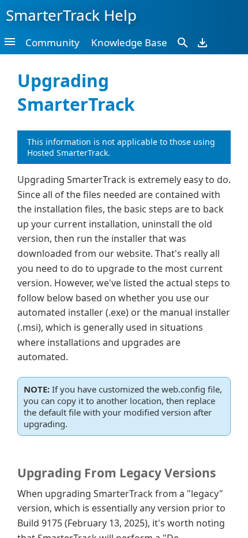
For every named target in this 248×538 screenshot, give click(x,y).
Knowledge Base (129, 42)
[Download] (202, 42)
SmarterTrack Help (71, 15)
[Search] (183, 42)
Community (52, 42)
